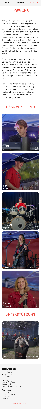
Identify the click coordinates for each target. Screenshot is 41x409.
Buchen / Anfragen (9, 382)
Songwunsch (6, 384)
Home (7, 3)
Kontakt (20, 3)
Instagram (9, 372)
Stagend (8, 376)
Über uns (34, 3)
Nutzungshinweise (8, 394)
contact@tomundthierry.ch (12, 386)
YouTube (8, 374)
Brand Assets (7, 396)
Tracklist (5, 398)
